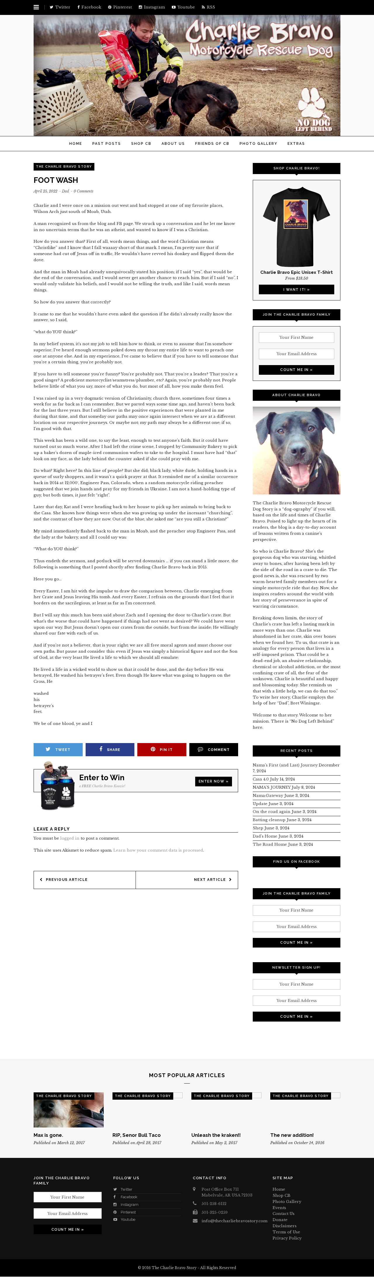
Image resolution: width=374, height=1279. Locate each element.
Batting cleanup (269, 819)
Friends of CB (212, 144)
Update (260, 803)
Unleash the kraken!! (216, 1135)
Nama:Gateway (268, 795)
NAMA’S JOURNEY (271, 787)
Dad (65, 191)
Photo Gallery (258, 144)
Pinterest (128, 1212)
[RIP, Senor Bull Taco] (147, 1109)
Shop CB (141, 144)
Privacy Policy (287, 1238)
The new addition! (292, 1135)
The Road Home (270, 844)
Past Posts (106, 144)
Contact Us (284, 1213)
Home (75, 144)
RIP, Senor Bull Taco (136, 1135)
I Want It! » (296, 290)
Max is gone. (48, 1135)
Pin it (166, 750)
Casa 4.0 (261, 779)
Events (279, 1207)
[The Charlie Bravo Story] (187, 132)
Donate (280, 1219)
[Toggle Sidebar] (36, 7)
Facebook (129, 1197)
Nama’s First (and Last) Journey (285, 765)
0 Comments (84, 191)
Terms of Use (286, 1232)
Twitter (126, 1189)
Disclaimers (285, 1225)
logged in (69, 838)
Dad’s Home (265, 836)
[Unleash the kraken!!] (226, 1109)
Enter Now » (214, 781)
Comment (219, 750)
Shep (258, 828)
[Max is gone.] (69, 1109)
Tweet (62, 750)
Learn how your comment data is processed (158, 850)
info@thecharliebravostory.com (234, 1220)
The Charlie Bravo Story (64, 167)
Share (113, 750)
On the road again (271, 811)
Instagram (129, 1204)
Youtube (128, 1219)
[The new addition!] (305, 1109)
